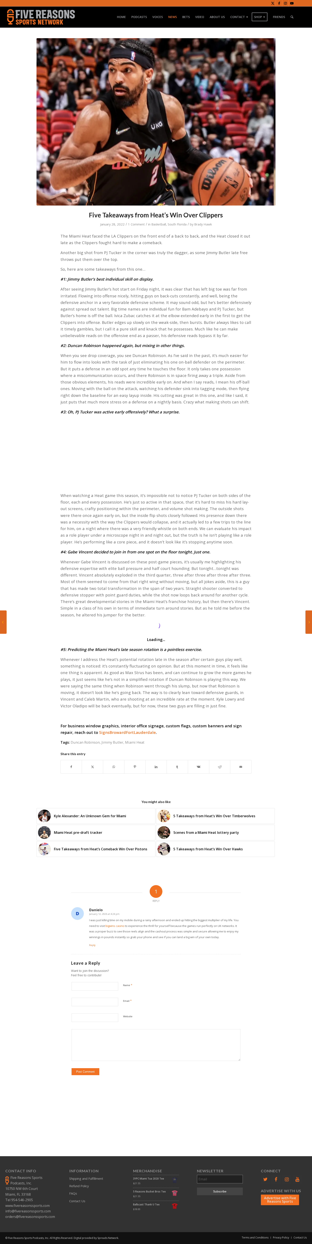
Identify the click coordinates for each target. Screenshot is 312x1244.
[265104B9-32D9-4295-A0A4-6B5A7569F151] (156, 122)
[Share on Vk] (198, 766)
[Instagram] (286, 1179)
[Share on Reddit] (219, 766)
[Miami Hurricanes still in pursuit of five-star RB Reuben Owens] (3, 622)
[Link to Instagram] (285, 3)
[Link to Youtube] (292, 3)
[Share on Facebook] (71, 766)
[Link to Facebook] (279, 3)
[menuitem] (121, 17)
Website (127, 1016)
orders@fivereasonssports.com (30, 1216)
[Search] (292, 17)
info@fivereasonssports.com (28, 1211)
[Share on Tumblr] (177, 766)
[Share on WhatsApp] (113, 766)
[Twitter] (265, 1179)
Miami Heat (134, 742)
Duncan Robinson (85, 742)
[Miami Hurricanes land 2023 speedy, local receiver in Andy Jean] (308, 622)
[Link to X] (273, 3)
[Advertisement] (156, 448)
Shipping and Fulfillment (86, 1178)
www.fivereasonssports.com (27, 1205)
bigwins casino (114, 926)
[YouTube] (297, 1179)
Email (127, 1001)
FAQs (73, 1193)
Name (127, 985)
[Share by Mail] (240, 766)
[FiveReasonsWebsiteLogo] (40, 17)
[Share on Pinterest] (134, 766)
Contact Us (77, 1201)
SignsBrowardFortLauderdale (127, 732)
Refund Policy (79, 1186)
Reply (92, 945)
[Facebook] (275, 1179)
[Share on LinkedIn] (156, 766)
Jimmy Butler (112, 742)
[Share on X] (92, 766)
